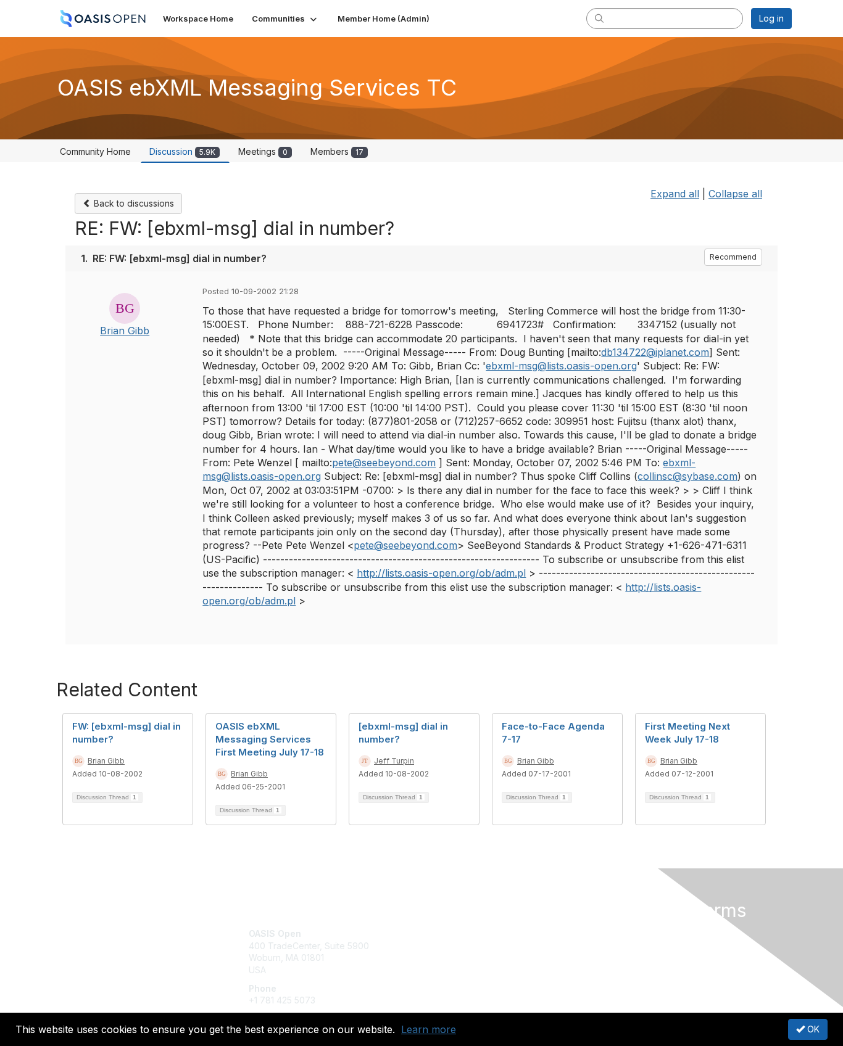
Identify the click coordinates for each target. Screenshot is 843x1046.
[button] (285, 18)
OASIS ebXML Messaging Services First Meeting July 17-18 (269, 739)
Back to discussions (132, 203)
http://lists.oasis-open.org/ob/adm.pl (441, 573)
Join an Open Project (469, 952)
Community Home (95, 151)
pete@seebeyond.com (384, 462)
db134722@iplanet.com (655, 352)
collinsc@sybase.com (687, 476)
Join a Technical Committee (482, 970)
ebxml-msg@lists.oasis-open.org (561, 366)
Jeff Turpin (394, 760)
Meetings (263, 151)
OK (812, 1029)
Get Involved (452, 933)
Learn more (428, 1029)
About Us (623, 933)
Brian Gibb (124, 330)
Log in (771, 18)
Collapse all (735, 193)
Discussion (182, 151)
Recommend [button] (733, 257)
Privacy (620, 946)
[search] (599, 18)
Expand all (674, 193)
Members (336, 151)
